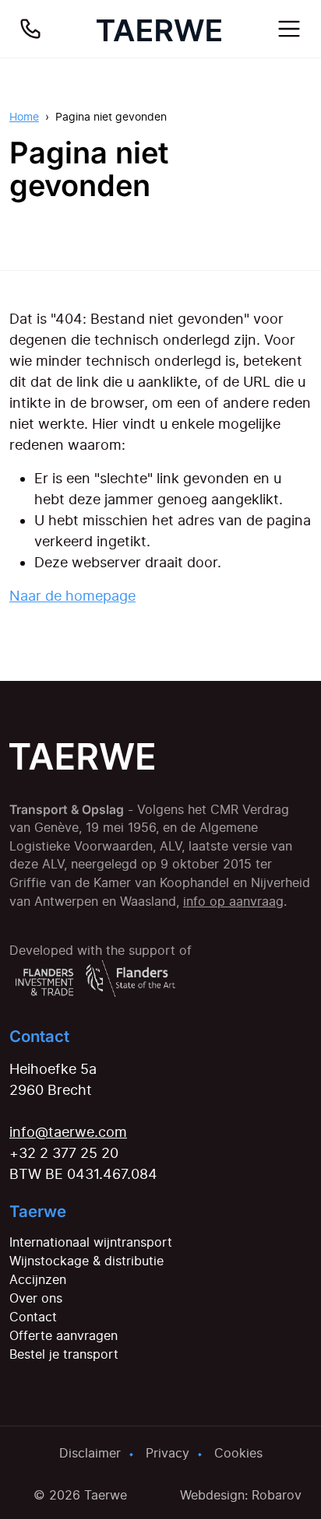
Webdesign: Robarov (241, 1495)
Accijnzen (37, 1279)
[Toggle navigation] (289, 28)
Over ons (35, 1298)
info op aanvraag (233, 901)
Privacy (167, 1453)
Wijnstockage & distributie (86, 1260)
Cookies (238, 1453)
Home (24, 116)
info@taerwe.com (68, 1132)
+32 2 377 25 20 (63, 1153)
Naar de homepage (72, 596)
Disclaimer (90, 1453)
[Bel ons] (30, 29)
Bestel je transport (63, 1354)
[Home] (159, 29)
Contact (33, 1316)
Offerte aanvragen (63, 1335)
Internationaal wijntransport (90, 1242)
